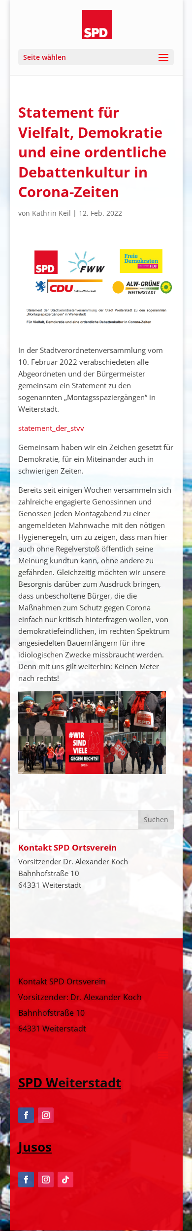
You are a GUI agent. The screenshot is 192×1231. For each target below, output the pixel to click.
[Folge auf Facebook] (26, 1115)
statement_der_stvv (51, 428)
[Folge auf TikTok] (65, 1179)
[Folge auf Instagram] (46, 1115)
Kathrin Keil (51, 213)
